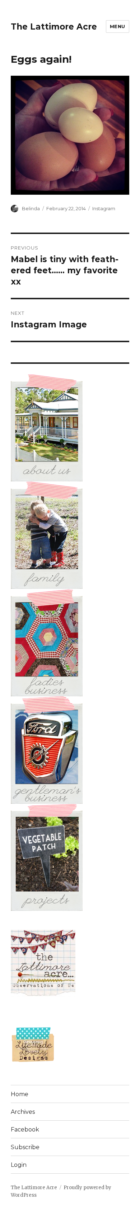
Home (19, 1094)
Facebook (25, 1129)
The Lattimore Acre (54, 27)
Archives (23, 1111)
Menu (117, 26)
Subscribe (25, 1147)
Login (19, 1164)
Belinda (31, 208)
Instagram (103, 208)
